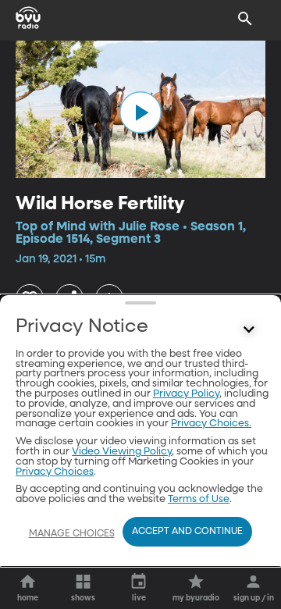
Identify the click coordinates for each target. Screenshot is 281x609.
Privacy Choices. (211, 423)
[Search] (245, 18)
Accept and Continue (187, 531)
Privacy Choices (55, 472)
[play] (140, 112)
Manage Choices (72, 534)
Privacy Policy (186, 394)
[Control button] (249, 330)
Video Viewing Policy (122, 452)
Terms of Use (198, 499)
